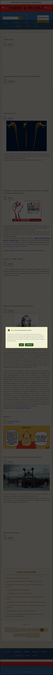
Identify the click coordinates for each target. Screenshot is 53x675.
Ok (21, 344)
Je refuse (29, 344)
